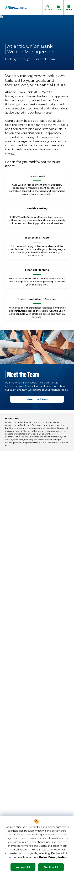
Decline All (51, 867)
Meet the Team (37, 399)
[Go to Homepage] (13, 7)
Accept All (23, 867)
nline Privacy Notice (54, 857)
